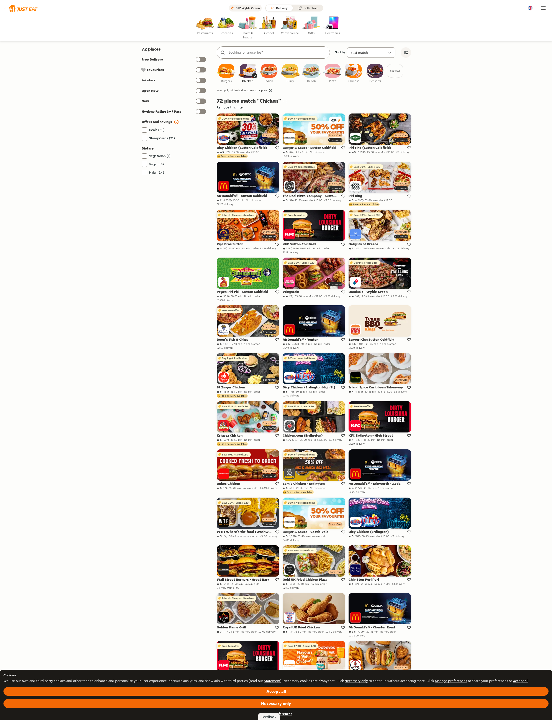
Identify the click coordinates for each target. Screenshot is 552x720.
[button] (20, 8)
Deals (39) (157, 130)
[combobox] (277, 52)
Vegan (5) (156, 164)
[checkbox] (226, 73)
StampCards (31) (162, 138)
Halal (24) (156, 172)
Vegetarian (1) (160, 156)
